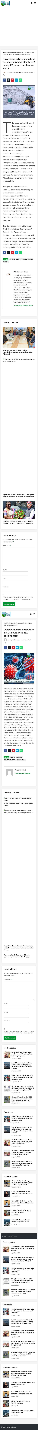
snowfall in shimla (27, 259)
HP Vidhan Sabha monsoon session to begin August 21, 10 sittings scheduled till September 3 (23, 1152)
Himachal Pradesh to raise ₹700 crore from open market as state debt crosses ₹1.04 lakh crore (22, 1099)
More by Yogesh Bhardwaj (22, 773)
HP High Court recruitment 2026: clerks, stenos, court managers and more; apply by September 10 (23, 1088)
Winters (5, 261)
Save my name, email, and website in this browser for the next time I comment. (18, 598)
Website (6, 587)
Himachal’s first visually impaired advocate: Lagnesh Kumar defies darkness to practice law (22, 1182)
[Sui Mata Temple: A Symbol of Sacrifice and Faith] (7, 1210)
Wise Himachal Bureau (15, 72)
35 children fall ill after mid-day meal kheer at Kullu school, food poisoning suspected (22, 1054)
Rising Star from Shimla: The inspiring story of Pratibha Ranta (22, 1192)
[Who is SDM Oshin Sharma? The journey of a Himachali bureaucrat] (7, 1201)
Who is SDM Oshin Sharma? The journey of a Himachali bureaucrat (22, 1202)
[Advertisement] (19, 26)
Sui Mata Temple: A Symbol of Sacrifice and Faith (21, 1211)
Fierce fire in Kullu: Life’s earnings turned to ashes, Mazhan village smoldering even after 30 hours (19, 948)
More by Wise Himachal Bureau (23, 305)
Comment (7, 546)
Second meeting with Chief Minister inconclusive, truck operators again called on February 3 (18, 352)
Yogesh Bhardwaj (14, 640)
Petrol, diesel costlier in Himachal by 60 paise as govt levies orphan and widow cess (22, 1077)
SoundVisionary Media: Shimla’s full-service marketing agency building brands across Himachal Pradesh (22, 1065)
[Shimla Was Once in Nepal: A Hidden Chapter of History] (7, 1220)
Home (4, 52)
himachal (19, 757)
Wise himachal (21, 759)
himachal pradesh (14, 259)
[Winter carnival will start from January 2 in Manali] (19, 799)
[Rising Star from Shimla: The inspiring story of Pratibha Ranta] (7, 1192)
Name (5, 570)
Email (5, 578)
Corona (12, 757)
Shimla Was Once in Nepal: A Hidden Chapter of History (21, 1220)
